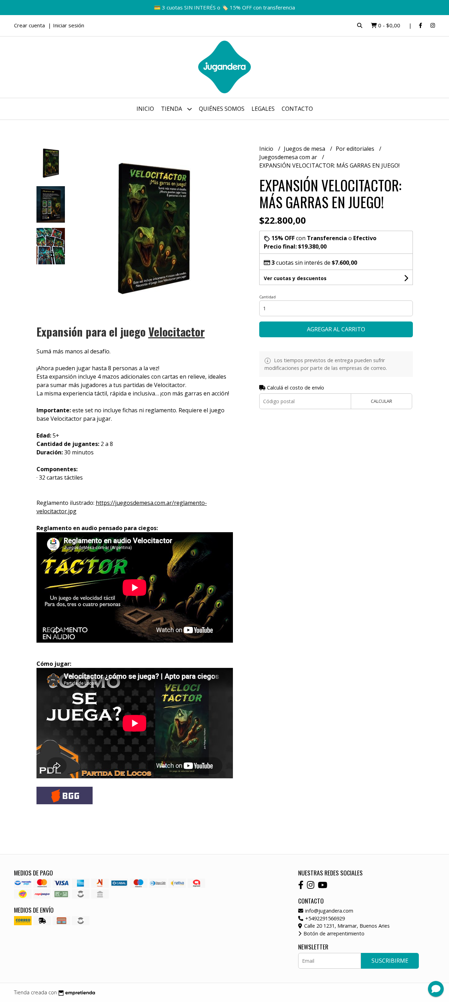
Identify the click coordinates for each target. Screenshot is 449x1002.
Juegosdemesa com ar (289, 157)
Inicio (145, 109)
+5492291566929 (324, 918)
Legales (263, 109)
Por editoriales (356, 149)
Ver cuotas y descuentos (295, 278)
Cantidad (267, 296)
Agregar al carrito (336, 329)
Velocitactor (176, 331)
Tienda (172, 109)
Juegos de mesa (305, 149)
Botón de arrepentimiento (333, 933)
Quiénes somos (221, 109)
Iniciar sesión (68, 25)
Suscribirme (389, 960)
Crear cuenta (29, 25)
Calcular (381, 401)
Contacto (297, 109)
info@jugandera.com (328, 910)
